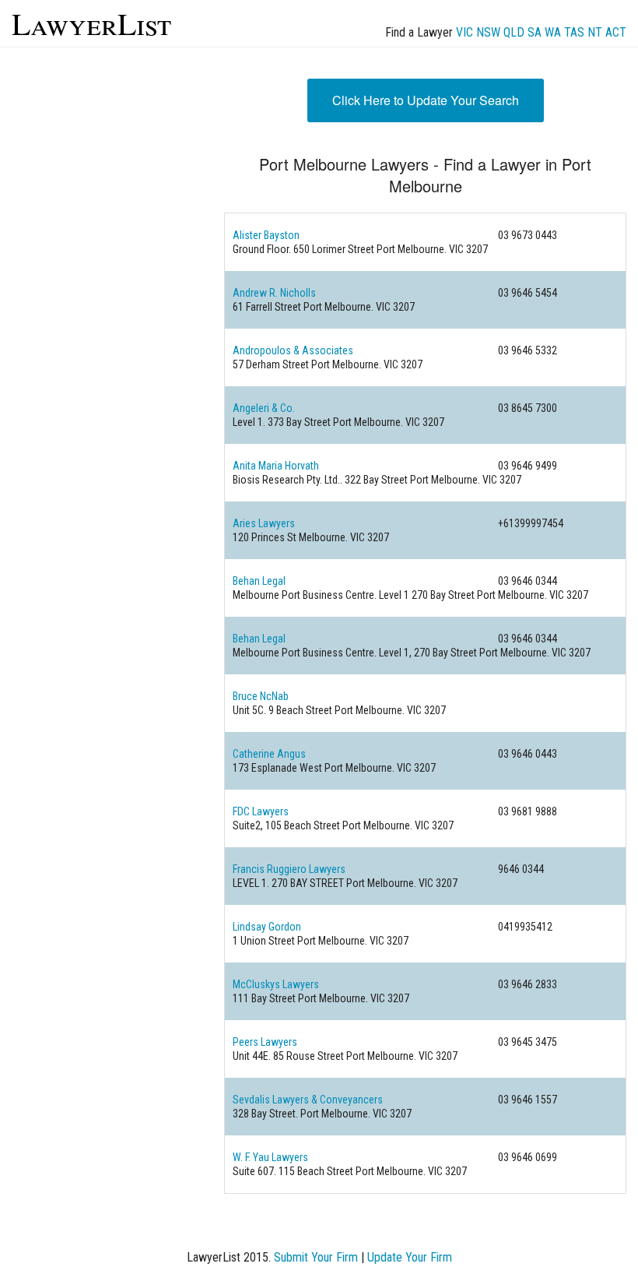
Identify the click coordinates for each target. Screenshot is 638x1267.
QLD (513, 32)
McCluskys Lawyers (276, 984)
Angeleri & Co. (264, 408)
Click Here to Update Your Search (425, 100)
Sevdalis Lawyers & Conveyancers (308, 1099)
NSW (488, 32)
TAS (574, 32)
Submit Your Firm (316, 1257)
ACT (615, 32)
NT (594, 32)
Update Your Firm (409, 1257)
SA (535, 32)
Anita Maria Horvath (276, 465)
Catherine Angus (269, 754)
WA (553, 32)
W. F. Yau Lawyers (270, 1157)
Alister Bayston (266, 235)
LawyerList (91, 23)
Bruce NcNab (261, 696)
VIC (464, 32)
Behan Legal (259, 581)
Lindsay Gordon (267, 926)
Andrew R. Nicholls (274, 293)
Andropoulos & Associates (293, 350)
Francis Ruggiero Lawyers (289, 869)
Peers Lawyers (265, 1042)
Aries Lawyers (264, 523)
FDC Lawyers (261, 811)
